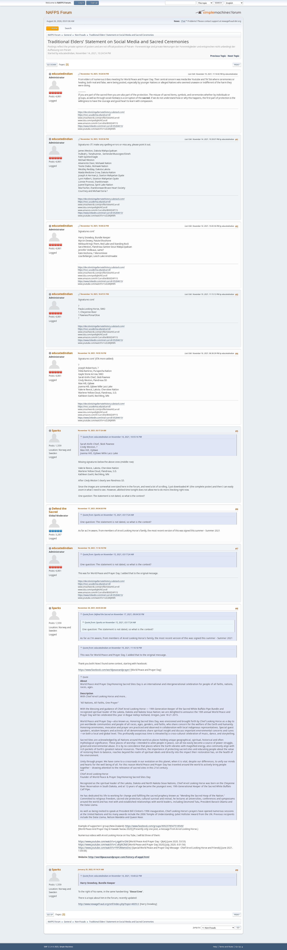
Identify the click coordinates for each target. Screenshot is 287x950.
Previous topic (218, 55)
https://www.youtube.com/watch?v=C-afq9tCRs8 (103, 844)
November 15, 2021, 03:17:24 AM (92, 430)
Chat (183, 21)
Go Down (51, 64)
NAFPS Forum (59, 12)
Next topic (233, 55)
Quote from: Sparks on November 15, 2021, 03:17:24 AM (108, 515)
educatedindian (62, 74)
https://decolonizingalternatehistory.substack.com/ (101, 112)
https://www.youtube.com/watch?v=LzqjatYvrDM (103, 841)
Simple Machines (66, 947)
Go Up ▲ (239, 946)
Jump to (196, 927)
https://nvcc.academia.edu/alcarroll (94, 115)
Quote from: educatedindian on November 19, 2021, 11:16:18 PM (112, 647)
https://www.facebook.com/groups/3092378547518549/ (154, 826)
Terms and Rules (226, 946)
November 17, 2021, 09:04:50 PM (92, 508)
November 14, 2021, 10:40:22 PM (95, 226)
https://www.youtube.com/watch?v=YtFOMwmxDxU (105, 847)
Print (236, 64)
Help (215, 946)
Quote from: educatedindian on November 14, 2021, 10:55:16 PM (112, 436)
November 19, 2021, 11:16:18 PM (92, 548)
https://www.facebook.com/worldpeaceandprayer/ (104, 669)
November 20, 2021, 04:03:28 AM (92, 608)
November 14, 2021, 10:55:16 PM (92, 353)
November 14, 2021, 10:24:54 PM (95, 74)
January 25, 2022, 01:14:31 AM (91, 869)
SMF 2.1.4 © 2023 (51, 947)
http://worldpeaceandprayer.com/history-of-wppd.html (118, 857)
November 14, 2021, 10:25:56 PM (95, 139)
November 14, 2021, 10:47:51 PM (95, 294)
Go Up (50, 914)
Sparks (56, 430)
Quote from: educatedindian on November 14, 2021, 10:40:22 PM (112, 875)
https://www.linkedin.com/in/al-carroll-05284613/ (100, 126)
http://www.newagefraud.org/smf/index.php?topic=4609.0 (108, 904)
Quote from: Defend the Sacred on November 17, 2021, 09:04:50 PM (113, 614)
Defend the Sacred (57, 510)
